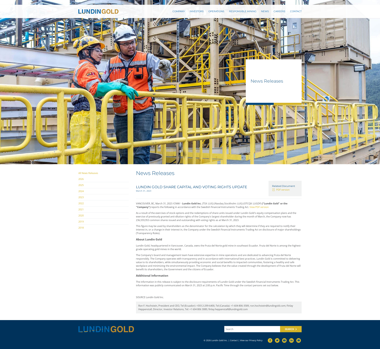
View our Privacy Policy (251, 340)
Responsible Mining (242, 11)
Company (178, 11)
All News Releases (88, 173)
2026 (81, 179)
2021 (81, 209)
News (265, 11)
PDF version (283, 189)
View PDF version (259, 207)
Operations (216, 11)
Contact (296, 11)
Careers (279, 11)
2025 (81, 185)
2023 (81, 197)
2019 (81, 221)
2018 (81, 227)
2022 (81, 203)
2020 (81, 215)
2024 (81, 191)
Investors (197, 11)
